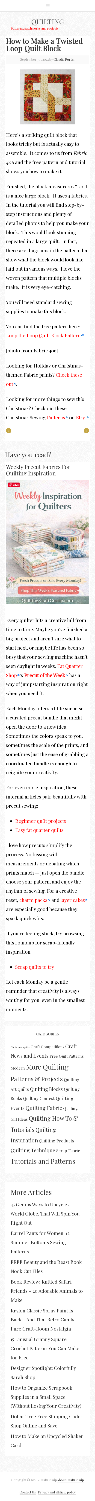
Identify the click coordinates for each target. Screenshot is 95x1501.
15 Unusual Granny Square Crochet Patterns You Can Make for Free (45, 1348)
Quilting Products (56, 1141)
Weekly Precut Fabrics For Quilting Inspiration (38, 470)
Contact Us (28, 1492)
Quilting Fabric (44, 1107)
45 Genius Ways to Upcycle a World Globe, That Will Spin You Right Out (45, 1213)
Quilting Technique (33, 1150)
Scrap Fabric (68, 1150)
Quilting (47, 21)
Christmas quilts (20, 1047)
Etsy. (81, 417)
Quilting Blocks (46, 1089)
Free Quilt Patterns (67, 1056)
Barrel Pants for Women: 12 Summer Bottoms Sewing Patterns (40, 1242)
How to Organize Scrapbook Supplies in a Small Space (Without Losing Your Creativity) (46, 1396)
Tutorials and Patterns (43, 1161)
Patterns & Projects (37, 1079)
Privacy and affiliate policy (57, 1492)
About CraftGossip (70, 1480)
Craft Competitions (47, 1046)
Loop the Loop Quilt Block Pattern (43, 335)
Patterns (56, 417)
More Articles (31, 1192)
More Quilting (47, 1066)
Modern (18, 1067)
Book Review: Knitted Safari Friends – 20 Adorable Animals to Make (47, 1290)
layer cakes (72, 900)
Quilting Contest (39, 1098)
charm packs (33, 900)
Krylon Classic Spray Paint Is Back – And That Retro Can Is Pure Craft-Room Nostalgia (42, 1319)
